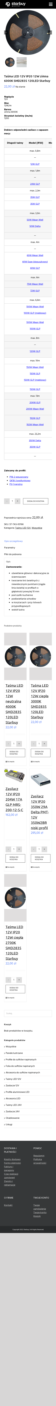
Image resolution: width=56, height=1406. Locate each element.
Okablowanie (12, 1118)
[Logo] (15, 3)
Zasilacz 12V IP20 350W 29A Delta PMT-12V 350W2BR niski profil (40, 812)
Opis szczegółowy (13, 541)
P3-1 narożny (16, 484)
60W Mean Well (35, 256)
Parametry (9, 548)
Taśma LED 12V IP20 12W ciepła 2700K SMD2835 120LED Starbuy (14, 943)
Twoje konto (39, 1213)
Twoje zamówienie (39, 1207)
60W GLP (35, 268)
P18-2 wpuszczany (19, 477)
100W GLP (35, 329)
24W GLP (35, 184)
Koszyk (37, 1216)
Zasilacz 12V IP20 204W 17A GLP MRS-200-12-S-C (14, 799)
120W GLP (35, 351)
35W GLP (35, 197)
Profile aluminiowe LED (17, 1092)
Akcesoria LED (13, 1099)
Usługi (9, 1125)
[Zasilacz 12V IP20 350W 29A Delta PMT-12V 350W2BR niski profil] (40, 780)
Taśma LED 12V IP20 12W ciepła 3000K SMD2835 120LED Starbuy (40, 701)
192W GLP (35, 418)
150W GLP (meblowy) (35, 380)
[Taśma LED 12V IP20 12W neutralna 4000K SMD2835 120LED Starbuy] (15, 656)
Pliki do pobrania (12, 554)
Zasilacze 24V (13, 1112)
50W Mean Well (35, 220)
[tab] (28, 541)
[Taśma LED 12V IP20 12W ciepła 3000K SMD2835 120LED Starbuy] (40, 656)
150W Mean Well (35, 367)
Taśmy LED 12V (23, 528)
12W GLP (35, 164)
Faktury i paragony (9, 1168)
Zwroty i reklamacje (9, 1183)
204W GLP (35, 403)
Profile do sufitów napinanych (21, 1060)
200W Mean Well (35, 409)
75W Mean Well (35, 284)
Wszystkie (37, 528)
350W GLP (35, 447)
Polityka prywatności (39, 1161)
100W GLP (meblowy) (35, 313)
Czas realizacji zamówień (11, 1176)
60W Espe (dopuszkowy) (35, 262)
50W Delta (35, 226)
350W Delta (35, 441)
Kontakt (8, 1205)
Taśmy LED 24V (14, 1105)
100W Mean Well (35, 307)
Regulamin (38, 1156)
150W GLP (35, 374)
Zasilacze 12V (12, 1086)
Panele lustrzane (14, 1053)
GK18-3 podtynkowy (20, 481)
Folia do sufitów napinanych (20, 1066)
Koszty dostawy (12, 1159)
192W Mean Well (35, 425)
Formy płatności (12, 1163)
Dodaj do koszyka (35, 501)
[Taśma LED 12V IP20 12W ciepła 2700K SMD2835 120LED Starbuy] (15, 898)
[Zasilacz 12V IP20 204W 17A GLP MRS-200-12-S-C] (15, 776)
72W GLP (35, 291)
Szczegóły (10, 761)
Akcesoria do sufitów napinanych (23, 1073)
